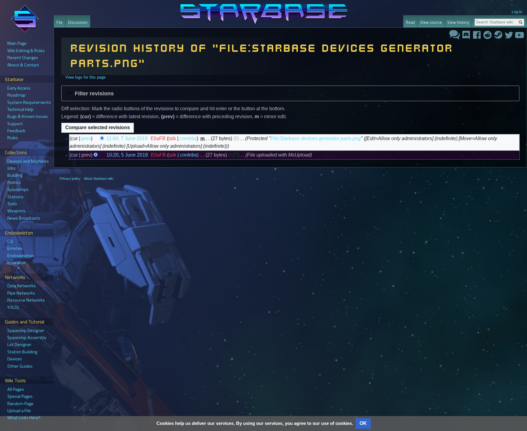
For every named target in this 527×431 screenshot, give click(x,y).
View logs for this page (85, 77)
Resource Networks (26, 300)
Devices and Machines (28, 161)
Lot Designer (19, 344)
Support (15, 123)
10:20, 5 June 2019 (127, 154)
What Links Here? (24, 417)
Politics (14, 182)
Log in (517, 12)
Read (410, 22)
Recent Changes (22, 57)
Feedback (16, 130)
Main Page (17, 43)
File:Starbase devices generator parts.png (316, 138)
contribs (188, 138)
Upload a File (19, 410)
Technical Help (20, 109)
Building (14, 175)
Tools (12, 203)
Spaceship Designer (25, 330)
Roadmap (16, 95)
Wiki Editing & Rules (26, 50)
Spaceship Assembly (26, 337)
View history (458, 22)
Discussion (78, 22)
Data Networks (21, 285)
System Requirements (29, 102)
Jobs (11, 168)
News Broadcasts (23, 218)
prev (86, 138)
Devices (14, 358)
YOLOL (13, 307)
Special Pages (20, 396)
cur (74, 154)
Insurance (16, 262)
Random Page (20, 403)
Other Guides (20, 366)
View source (431, 22)
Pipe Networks (21, 293)
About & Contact (23, 65)
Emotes (15, 248)
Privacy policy (70, 178)
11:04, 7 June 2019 (127, 138)
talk (172, 138)
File (59, 22)
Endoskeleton (20, 255)
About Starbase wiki (98, 178)
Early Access (18, 88)
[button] (290, 93)
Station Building (22, 351)
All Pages (15, 389)
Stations (15, 196)
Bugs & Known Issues (27, 116)
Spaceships (18, 189)
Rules (12, 137)
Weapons (16, 210)
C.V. (10, 241)
